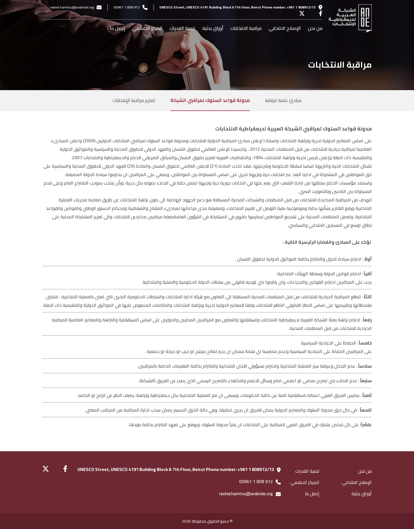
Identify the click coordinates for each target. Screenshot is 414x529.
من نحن (315, 28)
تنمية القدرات (182, 28)
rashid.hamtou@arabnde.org (72, 7)
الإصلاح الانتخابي (285, 28)
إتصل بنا (117, 28)
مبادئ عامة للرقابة (283, 100)
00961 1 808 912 (126, 7)
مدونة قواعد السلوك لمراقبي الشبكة (210, 100)
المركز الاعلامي (147, 28)
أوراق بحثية (212, 28)
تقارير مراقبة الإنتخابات (134, 100)
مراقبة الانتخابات (246, 28)
